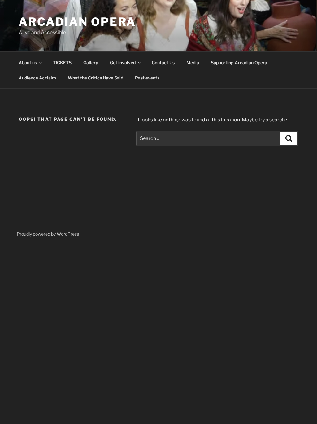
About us (28, 62)
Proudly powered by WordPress (48, 234)
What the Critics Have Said (95, 77)
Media (192, 62)
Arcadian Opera (77, 22)
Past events (147, 77)
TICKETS (62, 62)
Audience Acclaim (37, 77)
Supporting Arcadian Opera (239, 62)
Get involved (123, 62)
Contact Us (163, 62)
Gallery (90, 62)
